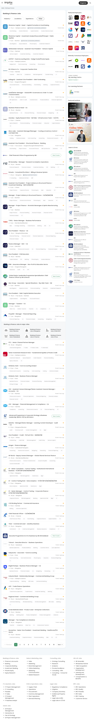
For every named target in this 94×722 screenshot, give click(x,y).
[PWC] (70, 60)
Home (2, 8)
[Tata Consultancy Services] (89, 42)
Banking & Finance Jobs (11, 658)
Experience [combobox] (29, 19)
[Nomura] (70, 48)
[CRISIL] (70, 23)
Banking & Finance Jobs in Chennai (35, 336)
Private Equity (9, 670)
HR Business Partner (82, 664)
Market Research (34, 675)
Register (83, 3)
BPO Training (80, 696)
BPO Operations (81, 687)
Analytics (55, 666)
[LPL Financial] (83, 48)
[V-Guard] (76, 17)
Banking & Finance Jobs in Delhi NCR (56, 330)
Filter (40, 19)
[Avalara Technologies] (83, 23)
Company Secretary (58, 692)
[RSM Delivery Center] (83, 29)
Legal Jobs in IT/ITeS (58, 700)
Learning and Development (80, 673)
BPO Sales (79, 694)
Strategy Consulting (58, 661)
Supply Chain (33, 687)
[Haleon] (70, 66)
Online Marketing (34, 668)
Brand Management (35, 666)
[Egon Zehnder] (83, 17)
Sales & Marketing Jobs (34, 658)
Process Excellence (58, 668)
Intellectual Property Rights (58, 695)
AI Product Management (9, 710)
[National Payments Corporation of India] (83, 35)
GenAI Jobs (7, 706)
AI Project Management (12, 718)
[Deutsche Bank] (70, 35)
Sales (30, 661)
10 (53, 645)
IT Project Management (12, 687)
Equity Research (10, 673)
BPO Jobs (76, 684)
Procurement (33, 692)
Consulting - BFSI (57, 670)
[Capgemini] (89, 66)
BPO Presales (80, 692)
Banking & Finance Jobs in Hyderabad (15, 336)
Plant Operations (34, 696)
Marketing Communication (34, 671)
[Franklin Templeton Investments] (70, 17)
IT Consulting (9, 689)
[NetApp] (76, 66)
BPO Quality (79, 689)
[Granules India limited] (70, 29)
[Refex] (89, 29)
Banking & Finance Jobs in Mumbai (15, 330)
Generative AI (9, 713)
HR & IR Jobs (77, 658)
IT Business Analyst (11, 700)
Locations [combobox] (17, 19)
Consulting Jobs (55, 658)
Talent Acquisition (81, 666)
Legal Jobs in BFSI (57, 698)
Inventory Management (36, 694)
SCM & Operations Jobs (34, 684)
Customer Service (81, 698)
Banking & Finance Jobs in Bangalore (35, 330)
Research (55, 664)
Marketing (32, 664)
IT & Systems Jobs (9, 684)
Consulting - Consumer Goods (59, 674)
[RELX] (76, 42)
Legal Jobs (53, 684)
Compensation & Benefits (81, 678)
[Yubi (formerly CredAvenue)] (76, 29)
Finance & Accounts (11, 661)
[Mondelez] (76, 23)
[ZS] (89, 17)
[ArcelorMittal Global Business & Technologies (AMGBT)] (76, 48)
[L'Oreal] (70, 42)
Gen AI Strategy (10, 715)
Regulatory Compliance (59, 687)
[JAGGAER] (76, 35)
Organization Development (80, 669)
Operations (32, 689)
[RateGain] (83, 60)
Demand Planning (34, 698)
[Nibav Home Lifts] (83, 42)
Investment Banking (11, 668)
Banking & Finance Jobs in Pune (56, 336)
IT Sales (7, 694)
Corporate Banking (11, 666)
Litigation (55, 689)
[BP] (76, 60)
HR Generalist (80, 661)
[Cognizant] (89, 23)
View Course (56, 155)
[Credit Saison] (89, 35)
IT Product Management (9, 697)
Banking (7, 664)
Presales (7, 692)
